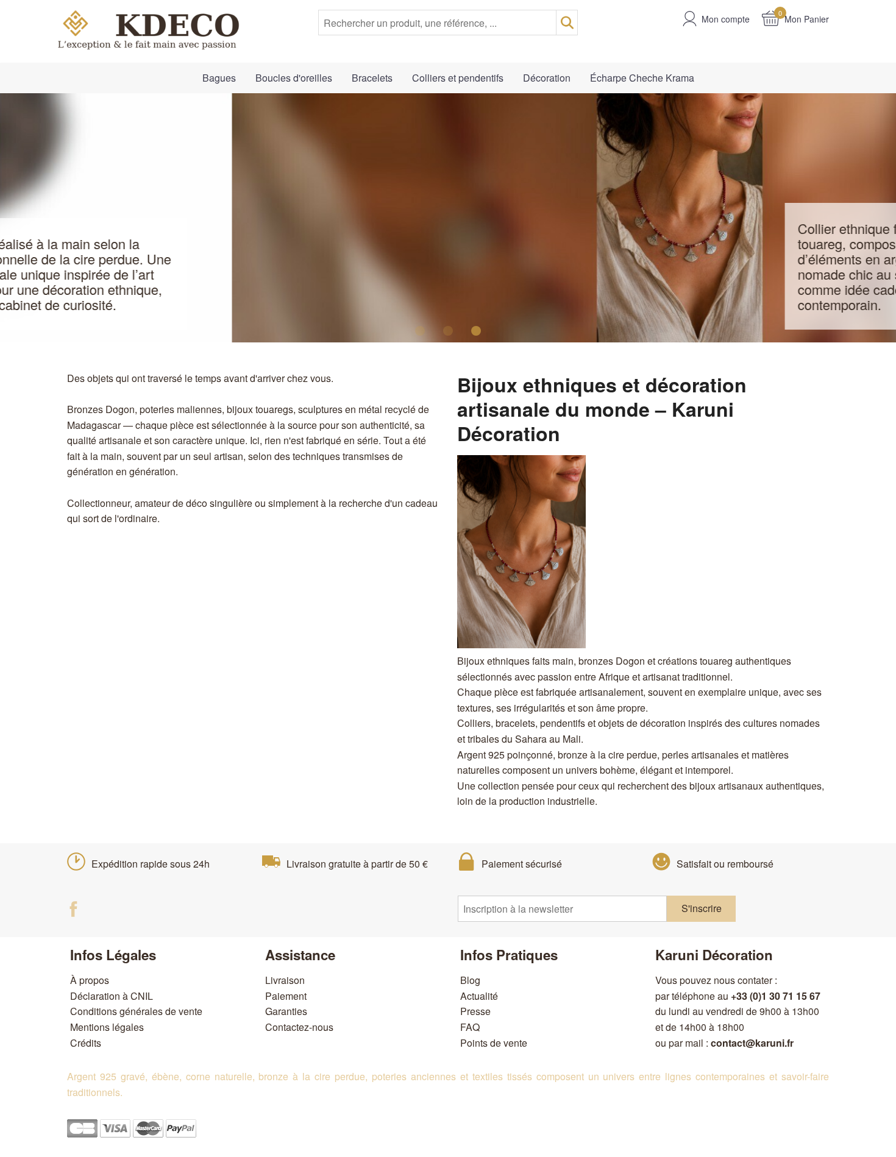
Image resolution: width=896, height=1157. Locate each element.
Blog (470, 980)
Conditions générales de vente (136, 1011)
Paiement (286, 996)
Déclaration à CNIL (111, 996)
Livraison (285, 980)
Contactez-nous (299, 1027)
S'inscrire (701, 908)
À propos (89, 980)
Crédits (85, 1043)
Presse (475, 1011)
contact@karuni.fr (752, 1043)
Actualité (479, 996)
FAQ (470, 1027)
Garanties (286, 1011)
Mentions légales (107, 1027)
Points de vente (493, 1043)
